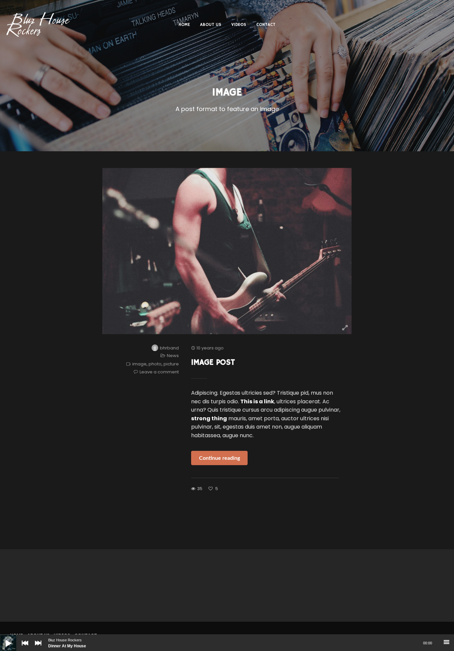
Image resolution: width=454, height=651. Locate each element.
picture (171, 364)
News (173, 355)
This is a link (257, 401)
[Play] (3, 638)
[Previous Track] (23, 647)
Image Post (213, 362)
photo (155, 364)
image (139, 364)
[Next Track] (36, 647)
